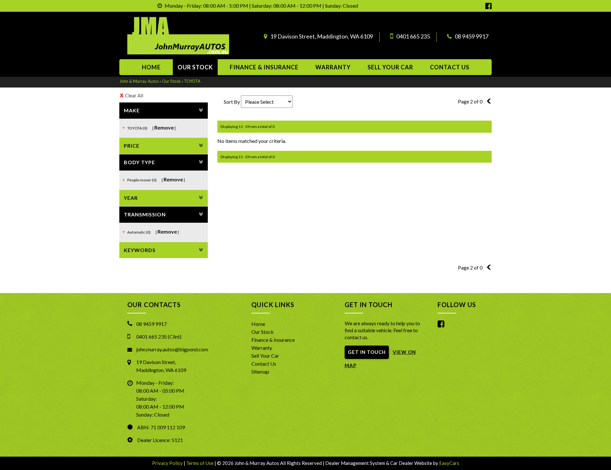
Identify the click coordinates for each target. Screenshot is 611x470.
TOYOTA (192, 81)
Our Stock (195, 67)
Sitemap (260, 371)
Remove (164, 127)
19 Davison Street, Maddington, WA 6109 (321, 36)
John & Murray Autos (139, 81)
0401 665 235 (413, 36)
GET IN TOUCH (367, 352)
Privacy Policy (168, 463)
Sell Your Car (390, 67)
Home (151, 67)
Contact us (449, 67)
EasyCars (449, 463)
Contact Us (263, 364)
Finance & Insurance (264, 67)
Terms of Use (200, 463)
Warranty (333, 67)
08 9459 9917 (471, 36)
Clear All (134, 95)
